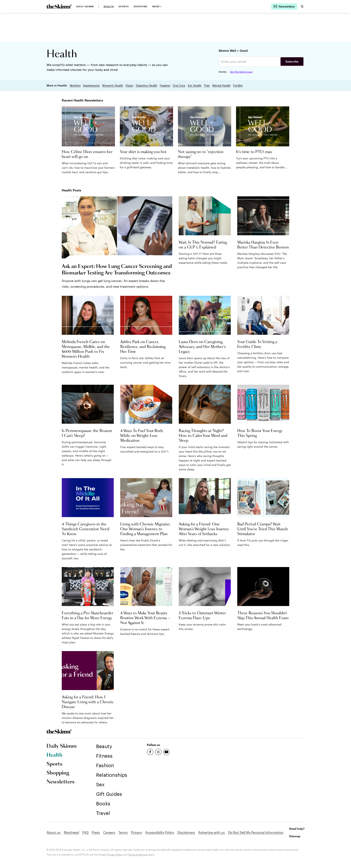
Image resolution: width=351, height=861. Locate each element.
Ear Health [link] (195, 85)
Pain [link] (207, 85)
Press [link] (96, 832)
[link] (59, 6)
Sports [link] (124, 6)
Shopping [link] (140, 6)
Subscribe (292, 61)
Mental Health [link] (221, 85)
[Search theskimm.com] (302, 6)
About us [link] (54, 832)
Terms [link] (123, 832)
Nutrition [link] (75, 85)
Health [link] (109, 6)
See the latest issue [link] (241, 71)
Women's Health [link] (112, 85)
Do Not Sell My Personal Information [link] (256, 832)
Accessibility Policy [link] (159, 832)
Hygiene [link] (165, 85)
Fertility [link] (238, 85)
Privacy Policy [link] (115, 854)
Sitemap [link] (294, 836)
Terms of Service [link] (137, 854)
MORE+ (156, 6)
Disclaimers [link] (186, 832)
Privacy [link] (136, 832)
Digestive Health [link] (146, 85)
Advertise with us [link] (211, 832)
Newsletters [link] (61, 782)
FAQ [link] (85, 832)
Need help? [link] (296, 828)
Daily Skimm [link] (85, 6)
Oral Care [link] (179, 85)
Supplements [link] (91, 85)
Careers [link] (109, 832)
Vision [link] (129, 85)
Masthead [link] (71, 832)
